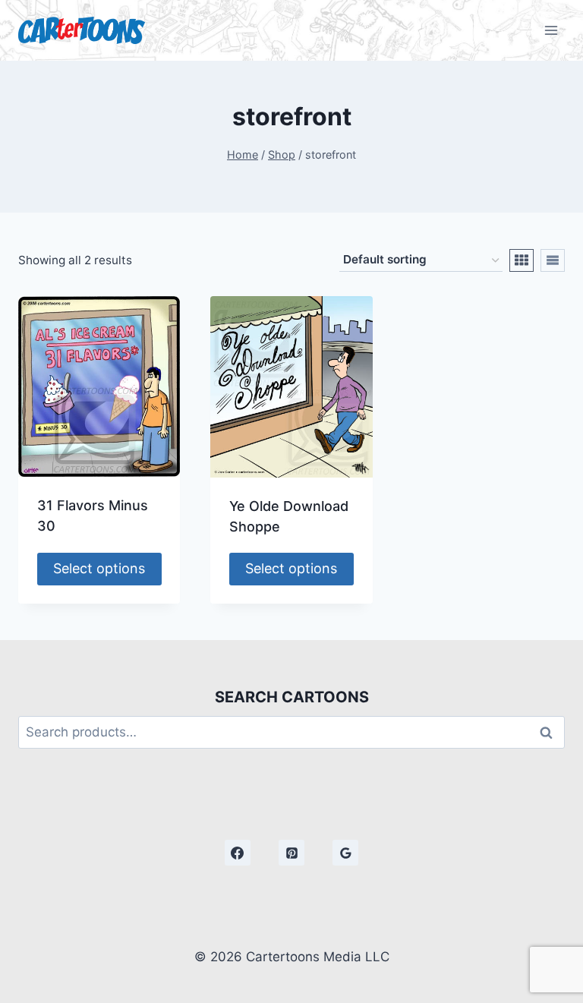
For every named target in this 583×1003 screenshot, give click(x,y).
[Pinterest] (291, 853)
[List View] (552, 260)
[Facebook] (238, 853)
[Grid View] (521, 260)
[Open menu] (551, 30)
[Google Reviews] (345, 853)
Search (550, 732)
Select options (99, 568)
